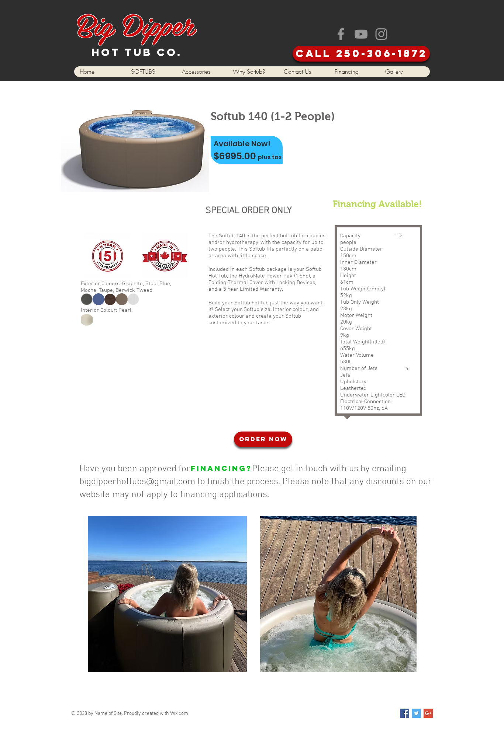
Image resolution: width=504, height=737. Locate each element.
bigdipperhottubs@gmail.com (137, 482)
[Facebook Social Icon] (404, 713)
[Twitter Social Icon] (416, 713)
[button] (150, 71)
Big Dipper (135, 24)
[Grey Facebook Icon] (341, 34)
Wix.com (179, 713)
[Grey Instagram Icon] (381, 34)
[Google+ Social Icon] (428, 713)
